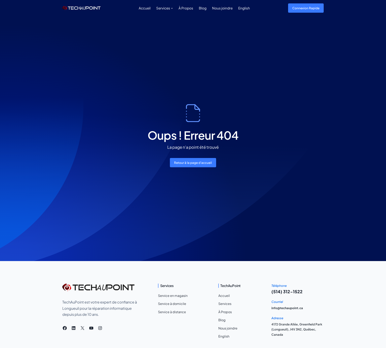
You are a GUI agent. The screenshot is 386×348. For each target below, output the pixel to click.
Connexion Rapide (305, 8)
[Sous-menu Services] (172, 8)
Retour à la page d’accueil (193, 162)
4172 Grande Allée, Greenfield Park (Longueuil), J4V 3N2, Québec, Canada (296, 329)
